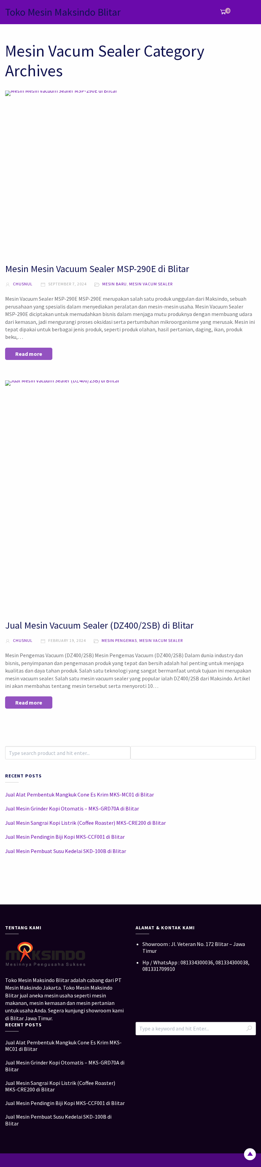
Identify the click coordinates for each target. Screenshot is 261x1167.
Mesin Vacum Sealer (151, 283)
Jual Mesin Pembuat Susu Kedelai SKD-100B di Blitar (65, 851)
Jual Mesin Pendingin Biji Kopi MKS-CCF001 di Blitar (65, 836)
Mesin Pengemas (119, 640)
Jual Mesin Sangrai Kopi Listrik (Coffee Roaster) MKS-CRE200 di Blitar (85, 822)
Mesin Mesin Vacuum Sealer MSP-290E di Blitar (97, 269)
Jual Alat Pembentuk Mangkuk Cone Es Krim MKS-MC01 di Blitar (79, 794)
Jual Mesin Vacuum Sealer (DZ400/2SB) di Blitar (99, 625)
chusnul (22, 283)
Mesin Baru (114, 283)
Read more (28, 353)
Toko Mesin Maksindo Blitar (63, 12)
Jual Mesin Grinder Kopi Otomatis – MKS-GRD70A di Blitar (72, 808)
